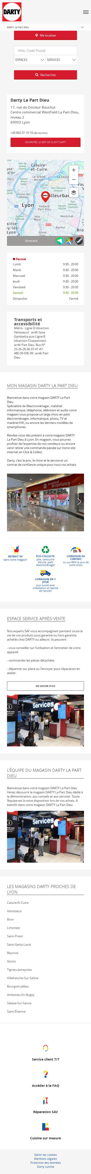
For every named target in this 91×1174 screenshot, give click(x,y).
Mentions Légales (45, 1159)
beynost (12, 953)
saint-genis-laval (19, 944)
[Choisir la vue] (73, 192)
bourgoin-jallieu (18, 986)
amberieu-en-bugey (21, 995)
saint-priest (15, 936)
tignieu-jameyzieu (19, 970)
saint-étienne (16, 1011)
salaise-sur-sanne (19, 1003)
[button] (86, 12)
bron (10, 919)
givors (11, 961)
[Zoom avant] (73, 170)
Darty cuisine (45, 1166)
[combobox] (45, 50)
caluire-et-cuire (17, 903)
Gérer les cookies (45, 1155)
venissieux (14, 911)
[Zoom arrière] (73, 179)
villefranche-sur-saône (22, 978)
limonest (13, 928)
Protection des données (45, 1162)
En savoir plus (45, 686)
